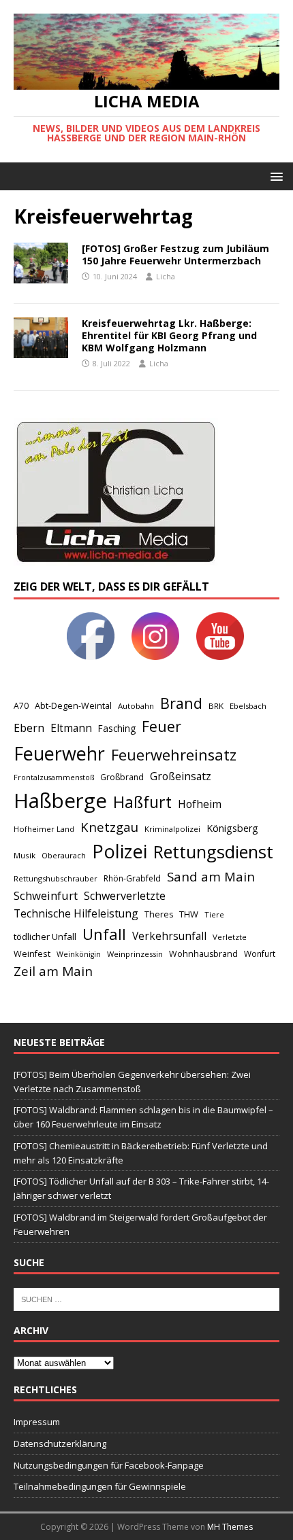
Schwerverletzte (125, 895)
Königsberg (232, 828)
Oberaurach (64, 855)
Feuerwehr (59, 753)
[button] (274, 176)
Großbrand (122, 777)
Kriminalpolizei (172, 829)
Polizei (119, 851)
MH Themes (230, 1527)
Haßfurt (142, 802)
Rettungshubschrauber (55, 878)
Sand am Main (211, 876)
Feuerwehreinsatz (173, 755)
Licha (165, 276)
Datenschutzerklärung (60, 1443)
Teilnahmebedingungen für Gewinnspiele (100, 1486)
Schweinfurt (46, 895)
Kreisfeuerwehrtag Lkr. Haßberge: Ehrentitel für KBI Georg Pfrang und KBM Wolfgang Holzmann (169, 335)
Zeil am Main (53, 971)
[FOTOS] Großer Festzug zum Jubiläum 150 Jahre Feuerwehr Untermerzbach (175, 254)
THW (188, 914)
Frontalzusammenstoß (54, 777)
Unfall (104, 934)
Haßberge (60, 800)
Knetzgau (109, 826)
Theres (158, 914)
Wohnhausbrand (203, 954)
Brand (181, 703)
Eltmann (71, 728)
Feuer (161, 726)
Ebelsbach (248, 706)
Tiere (214, 914)
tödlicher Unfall (45, 936)
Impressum (37, 1422)
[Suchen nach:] (146, 1298)
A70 (21, 706)
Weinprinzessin (135, 954)
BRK (216, 706)
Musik (24, 855)
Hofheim (199, 804)
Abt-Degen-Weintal (73, 706)
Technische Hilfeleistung (76, 913)
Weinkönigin (79, 954)
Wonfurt (259, 954)
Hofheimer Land (44, 829)
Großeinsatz (180, 776)
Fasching (117, 728)
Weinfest (32, 953)
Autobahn (136, 706)
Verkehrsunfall (169, 936)
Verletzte (230, 937)
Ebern (29, 727)
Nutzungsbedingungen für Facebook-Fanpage (109, 1465)
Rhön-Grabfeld (132, 878)
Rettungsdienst (213, 851)
